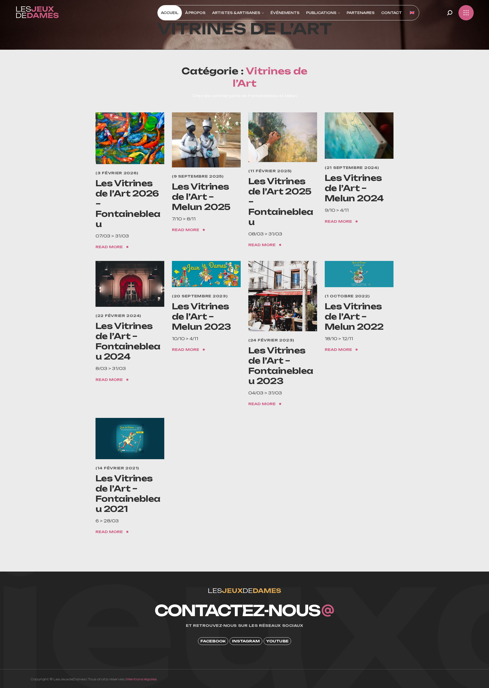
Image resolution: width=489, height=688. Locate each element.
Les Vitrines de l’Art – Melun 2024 (354, 188)
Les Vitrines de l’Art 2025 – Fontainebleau (280, 201)
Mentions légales (141, 679)
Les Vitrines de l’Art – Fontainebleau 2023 (280, 365)
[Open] (466, 12)
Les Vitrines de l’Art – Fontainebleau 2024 (128, 341)
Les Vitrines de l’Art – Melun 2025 (201, 196)
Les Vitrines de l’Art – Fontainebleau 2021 (128, 493)
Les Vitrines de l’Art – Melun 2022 (354, 316)
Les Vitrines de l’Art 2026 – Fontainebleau (128, 203)
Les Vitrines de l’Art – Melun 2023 (201, 316)
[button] (450, 12)
